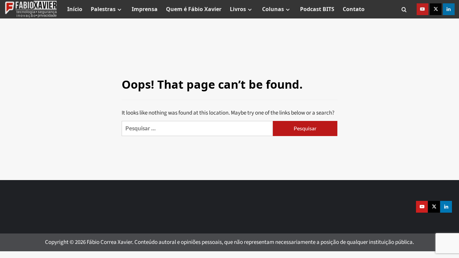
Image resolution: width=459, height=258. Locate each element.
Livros (238, 9)
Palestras (103, 9)
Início (74, 9)
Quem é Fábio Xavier (193, 9)
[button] (404, 9)
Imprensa (145, 9)
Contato (354, 9)
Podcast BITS (317, 9)
